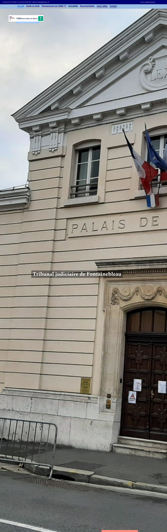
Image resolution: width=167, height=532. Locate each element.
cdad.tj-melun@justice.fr (40, 2)
